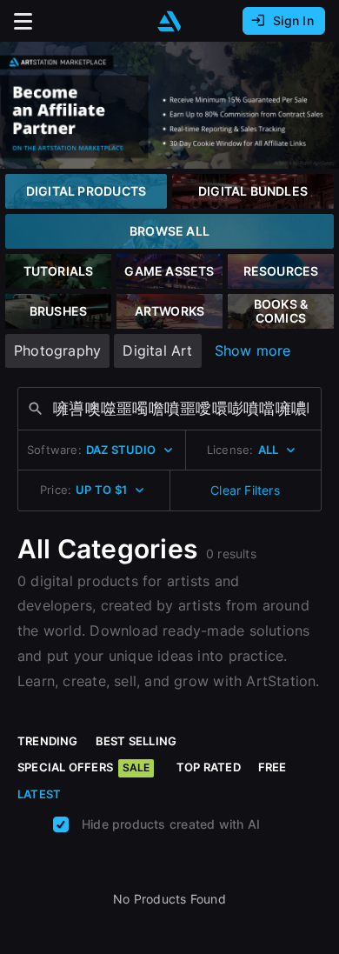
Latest (39, 794)
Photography (57, 350)
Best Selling (136, 741)
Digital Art (157, 350)
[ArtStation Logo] (169, 21)
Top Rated (208, 767)
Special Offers (83, 767)
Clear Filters (245, 490)
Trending (47, 741)
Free (272, 767)
